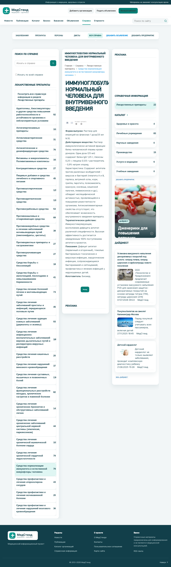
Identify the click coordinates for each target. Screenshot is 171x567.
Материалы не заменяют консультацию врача (149, 2)
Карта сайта (99, 551)
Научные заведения (127, 143)
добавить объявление (117, 35)
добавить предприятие (142, 35)
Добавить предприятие (125, 180)
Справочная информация (65, 551)
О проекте (99, 21)
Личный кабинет (128, 11)
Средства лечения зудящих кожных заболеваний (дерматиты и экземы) (31, 321)
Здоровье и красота (127, 124)
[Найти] (165, 20)
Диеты (77, 35)
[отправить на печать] (67, 122)
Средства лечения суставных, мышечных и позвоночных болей (33, 377)
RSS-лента (138, 551)
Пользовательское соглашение (108, 546)
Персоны (59, 35)
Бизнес (46, 21)
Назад (85, 289)
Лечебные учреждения (129, 133)
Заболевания (22, 35)
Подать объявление (106, 11)
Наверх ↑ (164, 562)
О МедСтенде (100, 537)
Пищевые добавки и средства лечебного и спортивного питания (33, 178)
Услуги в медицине (126, 162)
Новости (8, 21)
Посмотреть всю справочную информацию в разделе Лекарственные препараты (32, 97)
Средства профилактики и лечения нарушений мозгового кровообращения (33, 508)
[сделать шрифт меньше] (77, 124)
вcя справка (95, 35)
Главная (68, 66)
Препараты (40, 35)
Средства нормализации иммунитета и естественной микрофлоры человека (31, 468)
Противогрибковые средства (32, 209)
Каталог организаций (63, 546)
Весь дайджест (122, 377)
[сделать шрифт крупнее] (82, 124)
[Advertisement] (135, 74)
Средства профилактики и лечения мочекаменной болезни (31, 495)
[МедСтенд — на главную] (18, 11)
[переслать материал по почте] (72, 122)
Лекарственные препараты (131, 104)
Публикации (22, 21)
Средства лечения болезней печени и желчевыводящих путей (32, 292)
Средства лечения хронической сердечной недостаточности (29, 455)
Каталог (36, 21)
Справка (86, 21)
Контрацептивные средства (31, 168)
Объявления (73, 21)
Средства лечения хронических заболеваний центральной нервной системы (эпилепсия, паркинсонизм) (30, 426)
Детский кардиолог (127, 345)
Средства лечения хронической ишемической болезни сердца (31, 442)
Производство (124, 152)
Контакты (98, 542)
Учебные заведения (127, 171)
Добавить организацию (81, 11)
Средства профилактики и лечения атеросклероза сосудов (31, 482)
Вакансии (58, 21)
